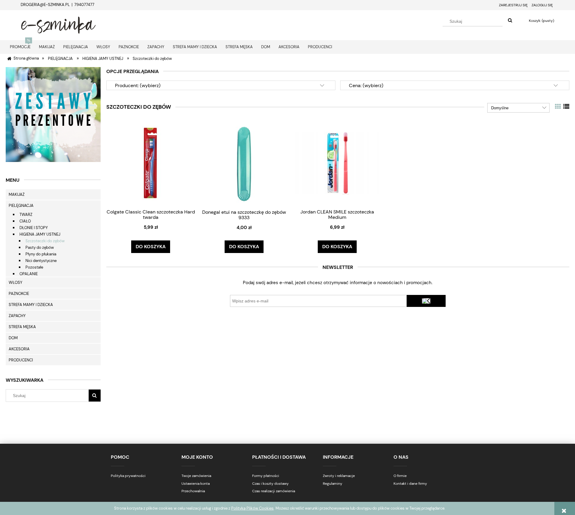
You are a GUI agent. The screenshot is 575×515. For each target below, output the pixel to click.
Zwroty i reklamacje (339, 475)
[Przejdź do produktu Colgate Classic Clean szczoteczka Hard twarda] (150, 163)
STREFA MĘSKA (22, 326)
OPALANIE (28, 273)
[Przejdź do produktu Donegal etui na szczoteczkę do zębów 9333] (244, 163)
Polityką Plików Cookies (252, 508)
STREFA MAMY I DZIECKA (31, 304)
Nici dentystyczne (41, 260)
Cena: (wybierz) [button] (366, 85)
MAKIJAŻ (17, 194)
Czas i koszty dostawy (270, 483)
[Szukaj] (510, 20)
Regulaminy (332, 483)
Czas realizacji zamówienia (273, 491)
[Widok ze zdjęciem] (558, 106)
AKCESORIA (19, 349)
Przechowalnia (193, 491)
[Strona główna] (58, 24)
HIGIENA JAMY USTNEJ (39, 234)
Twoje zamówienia (196, 475)
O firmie (400, 475)
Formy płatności (265, 475)
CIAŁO (25, 221)
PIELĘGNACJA (21, 205)
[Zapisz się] (426, 301)
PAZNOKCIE (19, 293)
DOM (13, 337)
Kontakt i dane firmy (410, 483)
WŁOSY (15, 282)
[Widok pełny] (566, 106)
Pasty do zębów (39, 247)
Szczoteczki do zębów (45, 240)
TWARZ (25, 214)
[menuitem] (20, 47)
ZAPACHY (17, 315)
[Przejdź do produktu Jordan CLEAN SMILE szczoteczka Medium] (337, 163)
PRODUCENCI (21, 360)
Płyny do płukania (40, 254)
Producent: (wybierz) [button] (138, 85)
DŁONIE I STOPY (33, 227)
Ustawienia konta (195, 483)
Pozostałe (34, 267)
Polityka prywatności (128, 475)
